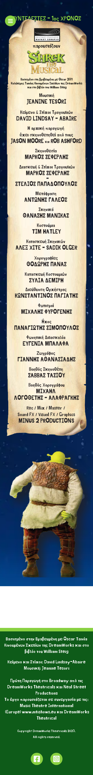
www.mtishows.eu (39, 712)
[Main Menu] (10, 20)
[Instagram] (56, 759)
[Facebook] (37, 759)
